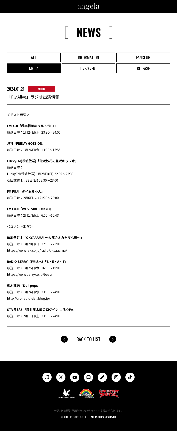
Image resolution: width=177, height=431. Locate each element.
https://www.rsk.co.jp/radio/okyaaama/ (37, 250)
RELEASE (143, 68)
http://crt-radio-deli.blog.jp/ (28, 298)
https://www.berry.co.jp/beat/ (29, 274)
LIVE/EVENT (88, 68)
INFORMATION (88, 57)
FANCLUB (143, 57)
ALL (34, 57)
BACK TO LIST (88, 339)
